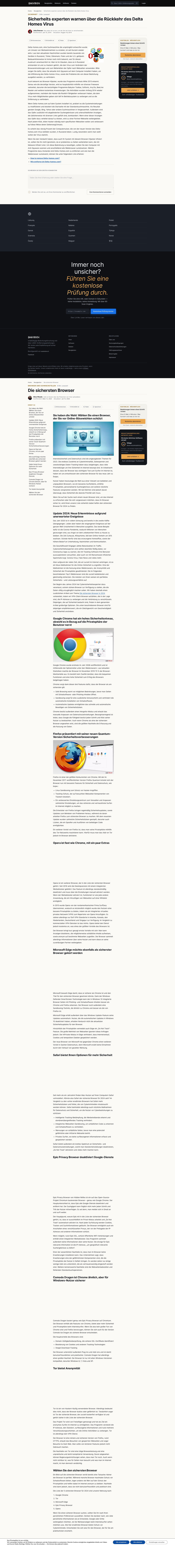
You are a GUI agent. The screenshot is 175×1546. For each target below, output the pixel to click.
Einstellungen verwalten (156, 1542)
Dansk (30, 231)
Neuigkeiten (48, 3)
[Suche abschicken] (112, 3)
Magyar (71, 241)
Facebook (31, 354)
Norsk (111, 236)
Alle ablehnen (137, 1542)
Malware (57, 3)
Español (71, 231)
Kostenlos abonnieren (133, 55)
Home (30, 11)
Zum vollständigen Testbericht (133, 95)
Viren (70, 339)
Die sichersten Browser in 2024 (92, 593)
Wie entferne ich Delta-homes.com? (45, 162)
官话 (110, 241)
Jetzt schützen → (133, 90)
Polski (111, 220)
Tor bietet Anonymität (36, 489)
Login (144, 3)
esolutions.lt (45, 351)
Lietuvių (31, 220)
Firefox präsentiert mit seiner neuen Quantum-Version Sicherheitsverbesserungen (38, 443)
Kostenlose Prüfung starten (103, 311)
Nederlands (73, 220)
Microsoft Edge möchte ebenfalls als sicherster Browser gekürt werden (37, 459)
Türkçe (111, 231)
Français (31, 225)
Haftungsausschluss (115, 350)
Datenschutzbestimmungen (117, 346)
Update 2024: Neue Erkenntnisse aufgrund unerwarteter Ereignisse (37, 422)
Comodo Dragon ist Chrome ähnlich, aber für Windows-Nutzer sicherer (38, 483)
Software (66, 3)
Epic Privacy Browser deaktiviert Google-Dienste (36, 474)
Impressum (112, 357)
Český (30, 241)
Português (113, 225)
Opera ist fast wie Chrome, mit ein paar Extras (36, 451)
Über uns (112, 339)
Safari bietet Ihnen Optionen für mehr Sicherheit (35, 466)
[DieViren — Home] (34, 3)
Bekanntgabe (113, 354)
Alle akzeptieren (121, 1542)
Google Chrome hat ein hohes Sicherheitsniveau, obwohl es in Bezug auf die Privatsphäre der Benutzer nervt (38, 432)
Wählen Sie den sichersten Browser (36, 494)
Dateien (73, 3)
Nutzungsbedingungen (116, 343)
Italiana (71, 225)
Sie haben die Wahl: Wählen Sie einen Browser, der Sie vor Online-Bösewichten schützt (36, 412)
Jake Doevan (38, 30)
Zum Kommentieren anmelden (100, 192)
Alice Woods (37, 397)
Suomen (71, 236)
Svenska (31, 236)
